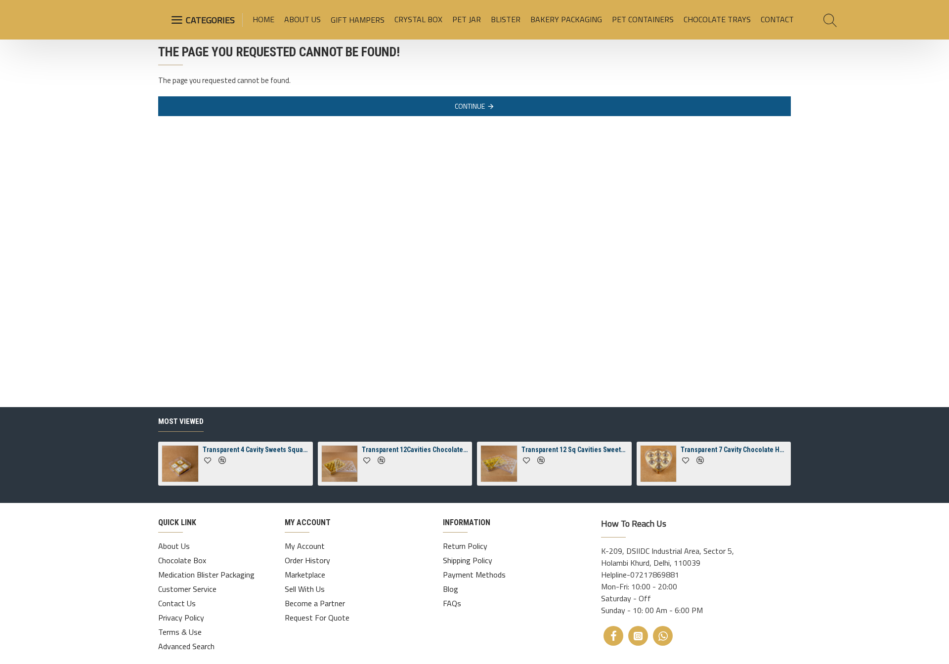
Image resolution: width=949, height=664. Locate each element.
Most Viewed (181, 421)
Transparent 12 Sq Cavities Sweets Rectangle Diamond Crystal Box (574, 450)
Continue (470, 106)
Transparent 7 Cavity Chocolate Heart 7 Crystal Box (734, 450)
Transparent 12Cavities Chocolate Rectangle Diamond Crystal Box (415, 450)
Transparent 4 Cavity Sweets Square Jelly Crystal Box (256, 450)
